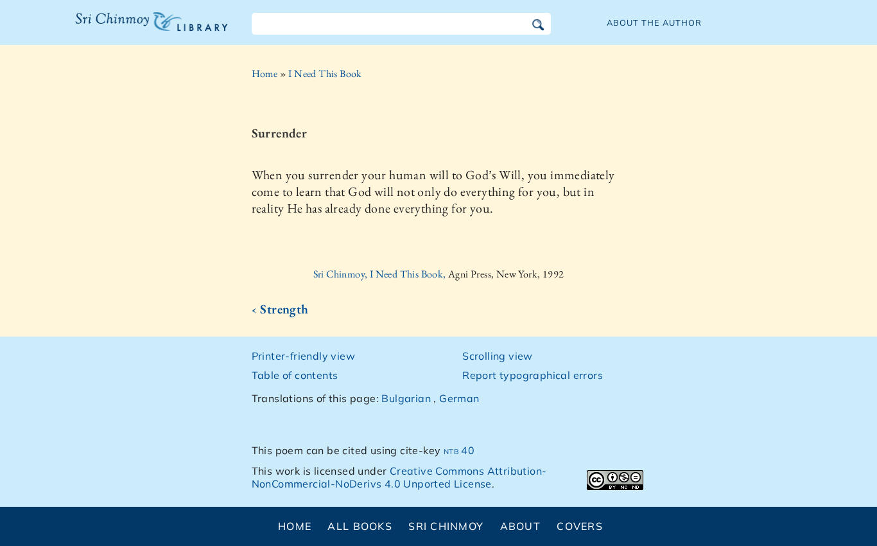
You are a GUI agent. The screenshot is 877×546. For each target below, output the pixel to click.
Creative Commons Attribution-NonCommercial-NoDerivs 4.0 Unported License (399, 477)
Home (265, 73)
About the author (654, 22)
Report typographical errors (532, 375)
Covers (580, 526)
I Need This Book (324, 73)
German (459, 398)
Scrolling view (497, 355)
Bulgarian (406, 398)
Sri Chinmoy (445, 526)
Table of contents (295, 375)
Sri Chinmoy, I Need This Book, (380, 274)
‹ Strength (280, 309)
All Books (359, 526)
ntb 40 (459, 450)
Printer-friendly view (303, 355)
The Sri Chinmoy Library (125, 29)
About (520, 526)
